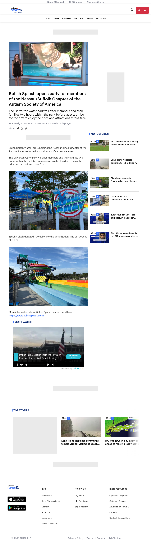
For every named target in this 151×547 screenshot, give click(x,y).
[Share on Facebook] (18, 128)
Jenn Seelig (14, 124)
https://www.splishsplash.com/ (26, 316)
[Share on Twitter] (22, 128)
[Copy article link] (26, 128)
